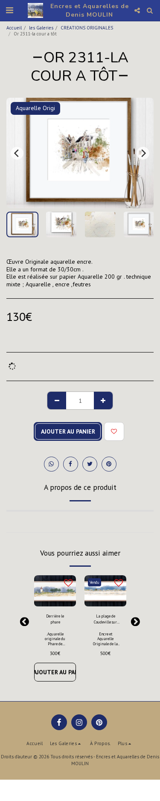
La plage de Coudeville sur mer (105, 619)
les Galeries (41, 28)
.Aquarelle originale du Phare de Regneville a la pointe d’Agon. (55, 643)
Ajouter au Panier (55, 672)
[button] (9, 10)
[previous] (17, 153)
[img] (105, 591)
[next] (143, 153)
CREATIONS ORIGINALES (87, 28)
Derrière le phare (55, 619)
